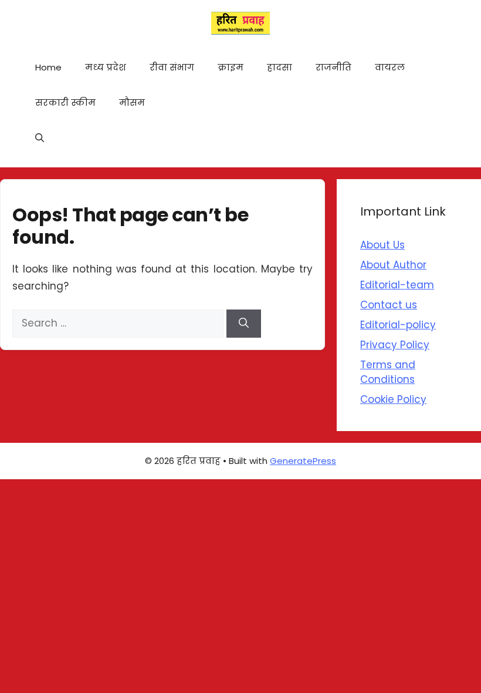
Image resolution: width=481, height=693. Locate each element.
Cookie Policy (393, 399)
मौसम (132, 102)
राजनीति (333, 67)
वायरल (390, 67)
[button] (39, 138)
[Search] (243, 324)
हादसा (279, 67)
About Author (393, 265)
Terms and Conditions (387, 372)
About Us (382, 245)
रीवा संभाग (172, 67)
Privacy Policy (394, 345)
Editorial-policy (398, 325)
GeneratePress (303, 461)
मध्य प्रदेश (105, 67)
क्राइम (230, 67)
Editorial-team (397, 285)
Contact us (388, 305)
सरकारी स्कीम (65, 102)
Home (48, 67)
